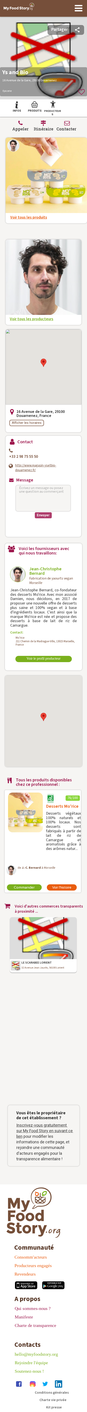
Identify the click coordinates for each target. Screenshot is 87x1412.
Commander (24, 887)
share (77, 30)
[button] (43, 363)
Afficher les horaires (26, 423)
